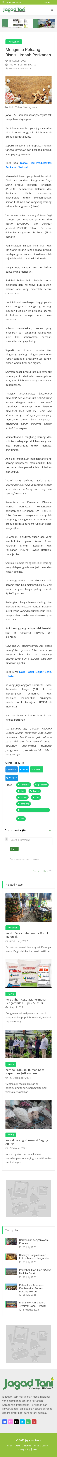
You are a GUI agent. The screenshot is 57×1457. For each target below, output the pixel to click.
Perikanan (13, 41)
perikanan (42, 784)
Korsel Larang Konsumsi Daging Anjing (26, 1142)
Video (36, 1445)
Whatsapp (37, 769)
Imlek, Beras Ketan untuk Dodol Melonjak (26, 934)
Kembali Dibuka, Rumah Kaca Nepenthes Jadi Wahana (24, 1071)
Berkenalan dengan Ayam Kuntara (33, 1241)
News (11, 994)
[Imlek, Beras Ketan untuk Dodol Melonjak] (28, 907)
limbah (24, 797)
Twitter (25, 769)
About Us (26, 1445)
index (47, 2)
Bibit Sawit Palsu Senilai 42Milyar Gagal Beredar (32, 1304)
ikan (22, 791)
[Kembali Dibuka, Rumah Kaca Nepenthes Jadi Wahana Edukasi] (28, 1043)
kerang (36, 791)
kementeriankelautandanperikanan (33, 810)
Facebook (12, 769)
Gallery (45, 1445)
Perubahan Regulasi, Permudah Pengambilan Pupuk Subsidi (26, 1001)
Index (9, 1445)
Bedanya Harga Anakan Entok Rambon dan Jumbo (34, 1256)
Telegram (13, 777)
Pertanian (12, 927)
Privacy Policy (24, 1449)
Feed (35, 1449)
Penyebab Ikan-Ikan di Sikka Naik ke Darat (35, 1271)
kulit (37, 797)
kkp (22, 818)
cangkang (25, 803)
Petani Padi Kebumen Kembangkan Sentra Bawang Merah (31, 1288)
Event (17, 1445)
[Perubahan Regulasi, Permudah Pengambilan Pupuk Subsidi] (28, 973)
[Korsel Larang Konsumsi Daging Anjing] (28, 1114)
